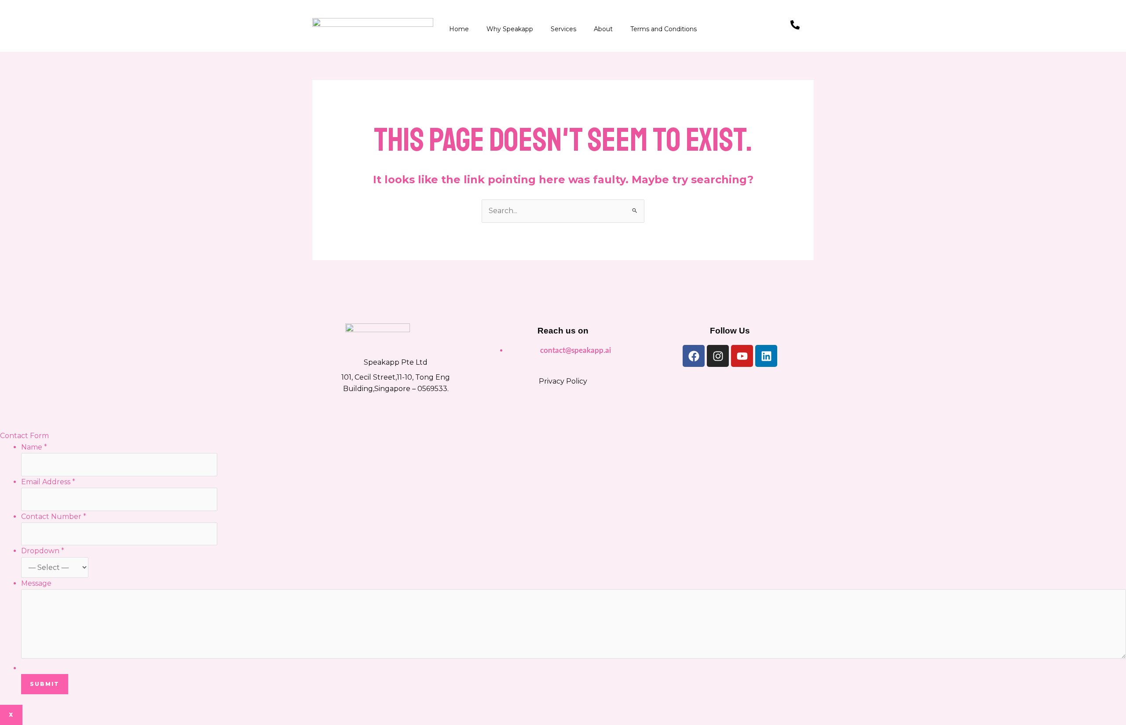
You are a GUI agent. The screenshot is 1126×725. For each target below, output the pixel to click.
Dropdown (42, 551)
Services (563, 29)
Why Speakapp (509, 29)
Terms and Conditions (663, 29)
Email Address (48, 482)
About (603, 29)
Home (459, 29)
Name (34, 447)
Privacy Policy (563, 381)
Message (36, 583)
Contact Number (53, 516)
